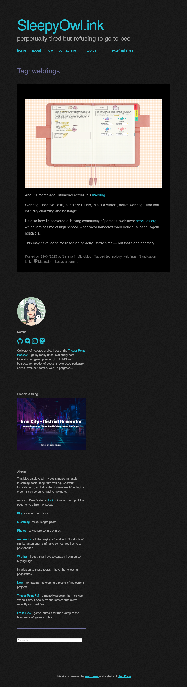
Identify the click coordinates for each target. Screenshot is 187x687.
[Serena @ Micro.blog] (28, 341)
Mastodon (45, 261)
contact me (67, 50)
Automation (24, 539)
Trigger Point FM (28, 595)
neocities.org (146, 220)
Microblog (84, 256)
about (36, 50)
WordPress (92, 676)
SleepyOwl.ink (60, 24)
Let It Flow (24, 613)
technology (114, 256)
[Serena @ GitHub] (20, 341)
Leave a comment (68, 261)
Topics (51, 500)
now (49, 50)
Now (20, 582)
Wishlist (22, 556)
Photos (21, 530)
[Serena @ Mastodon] (42, 341)
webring (98, 195)
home (21, 50)
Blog (20, 513)
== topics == (91, 50)
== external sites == (122, 50)
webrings (129, 256)
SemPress (124, 676)
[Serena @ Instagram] (35, 341)
